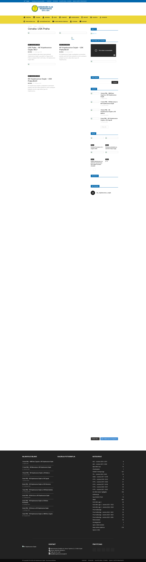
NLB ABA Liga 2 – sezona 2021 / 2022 (103, 504)
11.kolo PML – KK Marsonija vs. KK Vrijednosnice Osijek (36, 467)
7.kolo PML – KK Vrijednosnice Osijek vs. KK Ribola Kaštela (37, 490)
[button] (122, 17)
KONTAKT (49, 1)
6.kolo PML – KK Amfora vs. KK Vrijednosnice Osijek (35, 495)
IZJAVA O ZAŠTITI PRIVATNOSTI (80, 1)
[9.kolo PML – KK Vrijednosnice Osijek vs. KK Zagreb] (95, 121)
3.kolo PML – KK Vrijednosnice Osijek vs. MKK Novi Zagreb (37, 513)
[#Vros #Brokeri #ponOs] (104, 260)
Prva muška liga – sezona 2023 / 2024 (103, 515)
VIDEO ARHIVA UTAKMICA (61, 21)
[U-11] (111, 155)
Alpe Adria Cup (97, 466)
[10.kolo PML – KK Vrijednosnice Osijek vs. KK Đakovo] (95, 112)
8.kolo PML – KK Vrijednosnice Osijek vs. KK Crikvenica (36, 484)
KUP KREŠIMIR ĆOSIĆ (45, 21)
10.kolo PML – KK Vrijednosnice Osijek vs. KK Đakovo (108, 111)
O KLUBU (38, 17)
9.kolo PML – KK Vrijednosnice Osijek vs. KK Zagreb (35, 478)
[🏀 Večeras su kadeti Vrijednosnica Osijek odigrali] (113, 367)
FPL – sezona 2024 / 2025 (100, 474)
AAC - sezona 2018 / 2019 (33, 44)
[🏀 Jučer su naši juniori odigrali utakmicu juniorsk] (95, 227)
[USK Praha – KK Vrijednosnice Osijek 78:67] (41, 38)
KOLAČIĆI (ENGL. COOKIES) (65, 1)
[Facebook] (111, 1)
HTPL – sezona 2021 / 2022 (100, 489)
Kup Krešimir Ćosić (98, 497)
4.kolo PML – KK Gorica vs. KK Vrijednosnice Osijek (35, 508)
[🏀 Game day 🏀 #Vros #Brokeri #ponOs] (113, 200)
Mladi (92, 145)
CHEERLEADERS (75, 17)
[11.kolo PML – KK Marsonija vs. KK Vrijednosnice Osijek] (95, 104)
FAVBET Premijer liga (98, 471)
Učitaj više (104, 127)
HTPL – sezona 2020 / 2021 (100, 487)
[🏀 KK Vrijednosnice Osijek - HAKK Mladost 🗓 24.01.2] (104, 206)
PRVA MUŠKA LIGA (30, 21)
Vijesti (94, 530)
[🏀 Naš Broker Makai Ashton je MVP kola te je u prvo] (95, 349)
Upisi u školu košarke (98, 525)
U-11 (106, 161)
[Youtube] (122, 1)
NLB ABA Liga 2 (97, 502)
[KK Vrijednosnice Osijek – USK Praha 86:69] (73, 38)
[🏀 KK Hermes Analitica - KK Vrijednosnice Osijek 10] (95, 422)
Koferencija (96, 494)
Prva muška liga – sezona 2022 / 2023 (103, 512)
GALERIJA (95, 17)
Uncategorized (97, 522)
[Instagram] (114, 1)
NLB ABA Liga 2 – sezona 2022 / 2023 (103, 507)
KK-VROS (30, 52)
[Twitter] (119, 1)
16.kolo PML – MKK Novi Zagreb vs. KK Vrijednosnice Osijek (108, 95)
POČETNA (28, 17)
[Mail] (117, 1)
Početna (30, 26)
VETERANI (74, 21)
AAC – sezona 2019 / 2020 (100, 464)
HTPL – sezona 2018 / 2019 (100, 479)
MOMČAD (47, 17)
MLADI (55, 17)
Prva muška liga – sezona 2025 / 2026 (103, 517)
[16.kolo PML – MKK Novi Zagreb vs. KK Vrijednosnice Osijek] (95, 95)
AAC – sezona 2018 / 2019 (100, 461)
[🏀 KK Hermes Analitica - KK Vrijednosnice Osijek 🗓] (104, 424)
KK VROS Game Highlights (100, 492)
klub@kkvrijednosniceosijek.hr (59, 554)
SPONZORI (55, 1)
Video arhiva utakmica (64, 44)
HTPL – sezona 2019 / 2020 (100, 482)
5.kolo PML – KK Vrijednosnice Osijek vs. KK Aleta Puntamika (35, 501)
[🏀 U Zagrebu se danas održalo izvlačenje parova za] (113, 290)
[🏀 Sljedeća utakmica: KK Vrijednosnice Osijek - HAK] (95, 268)
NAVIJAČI (85, 17)
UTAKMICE (64, 17)
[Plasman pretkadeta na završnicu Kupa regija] (111, 141)
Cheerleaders (96, 469)
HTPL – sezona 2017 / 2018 (100, 484)
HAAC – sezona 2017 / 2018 (100, 477)
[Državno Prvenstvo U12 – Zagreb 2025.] (97, 141)
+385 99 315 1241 (55, 552)
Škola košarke (96, 520)
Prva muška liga (97, 509)
